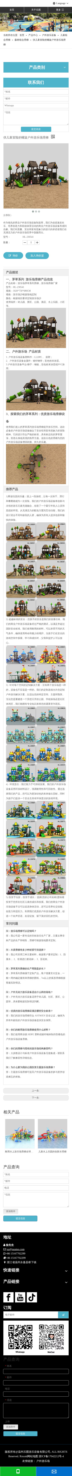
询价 (15, 255)
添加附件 (10, 1211)
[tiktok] (32, 1297)
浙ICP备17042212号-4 (51, 1456)
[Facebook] (8, 1297)
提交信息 (36, 129)
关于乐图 (36, 10)
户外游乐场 (43, 1461)
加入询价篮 (37, 255)
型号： (6, 237)
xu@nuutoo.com (15, 1249)
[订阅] (63, 1314)
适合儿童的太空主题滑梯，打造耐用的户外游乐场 (52, 1151)
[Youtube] (20, 1297)
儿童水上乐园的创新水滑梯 (20, 1151)
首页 (12, 10)
